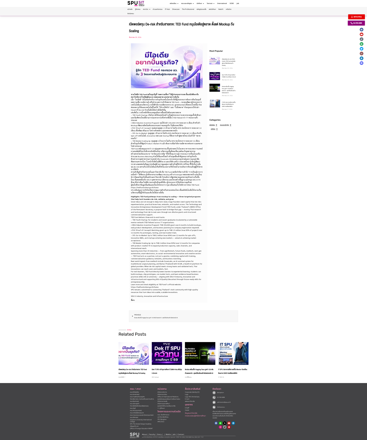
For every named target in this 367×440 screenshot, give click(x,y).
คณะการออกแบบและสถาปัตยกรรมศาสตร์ (141, 415)
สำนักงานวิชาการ (162, 392)
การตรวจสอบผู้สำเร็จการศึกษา (195, 416)
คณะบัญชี (133, 408)
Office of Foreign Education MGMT (141, 428)
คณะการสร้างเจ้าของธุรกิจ (137, 397)
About (144, 434)
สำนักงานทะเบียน (162, 394)
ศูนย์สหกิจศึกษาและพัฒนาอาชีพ (166, 406)
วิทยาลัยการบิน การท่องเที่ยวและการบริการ (142, 399)
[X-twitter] (224, 423)
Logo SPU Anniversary (192, 397)
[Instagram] (361, 53)
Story (159, 434)
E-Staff (187, 408)
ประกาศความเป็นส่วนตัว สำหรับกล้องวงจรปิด (222, 417)
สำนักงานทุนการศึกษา (164, 404)
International (222, 3)
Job (238, 3)
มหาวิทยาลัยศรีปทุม (163, 417)
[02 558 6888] (214, 397)
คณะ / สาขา (135, 389)
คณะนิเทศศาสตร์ (134, 394)
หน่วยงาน (162, 389)
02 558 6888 (221, 397)
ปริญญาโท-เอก (134, 426)
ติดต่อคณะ (130, 13)
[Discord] (361, 63)
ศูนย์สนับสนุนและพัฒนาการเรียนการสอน (169, 399)
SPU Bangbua (162, 419)
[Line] (361, 44)
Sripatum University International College (141, 421)
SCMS (232, 3)
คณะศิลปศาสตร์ (134, 401)
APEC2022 (161, 422)
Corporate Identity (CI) (192, 392)
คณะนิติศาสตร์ (134, 417)
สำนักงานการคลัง (162, 401)
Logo (186, 394)
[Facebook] (361, 29)
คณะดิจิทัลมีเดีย (134, 392)
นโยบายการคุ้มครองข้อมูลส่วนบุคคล (222, 411)
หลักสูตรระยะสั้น (201, 9)
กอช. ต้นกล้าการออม (163, 415)
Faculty (152, 434)
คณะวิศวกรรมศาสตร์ (136, 410)
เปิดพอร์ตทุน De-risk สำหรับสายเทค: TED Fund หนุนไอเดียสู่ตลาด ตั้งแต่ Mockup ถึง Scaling (228, 62)
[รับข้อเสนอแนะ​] (214, 407)
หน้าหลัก (130, 9)
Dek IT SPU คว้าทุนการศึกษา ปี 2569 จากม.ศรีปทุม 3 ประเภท (229, 76)
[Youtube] (361, 34)
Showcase (175, 9)
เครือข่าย (228, 9)
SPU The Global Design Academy (140, 424)
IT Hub (167, 9)
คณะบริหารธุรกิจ (134, 404)
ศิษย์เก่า (220, 9)
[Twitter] (361, 49)
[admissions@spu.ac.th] (214, 402)
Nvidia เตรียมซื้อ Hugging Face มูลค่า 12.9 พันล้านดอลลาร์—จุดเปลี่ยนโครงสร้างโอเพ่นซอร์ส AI (228, 89)
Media (168, 434)
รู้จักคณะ (137, 9)
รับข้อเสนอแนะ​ (221, 407)
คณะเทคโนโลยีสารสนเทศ (137, 413)
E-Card (187, 399)
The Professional (188, 9)
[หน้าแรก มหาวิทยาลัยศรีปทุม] (134, 435)
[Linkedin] (361, 58)
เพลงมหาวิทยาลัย (190, 401)
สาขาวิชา (145, 9)
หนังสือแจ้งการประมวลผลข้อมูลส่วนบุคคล (224, 414)
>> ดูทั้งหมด (161, 408)
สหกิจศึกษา (212, 9)
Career (187, 410)
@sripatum (220, 393)
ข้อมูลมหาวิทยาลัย (191, 413)
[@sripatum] (214, 392)
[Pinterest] (229, 427)
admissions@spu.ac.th (224, 402)
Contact (181, 434)
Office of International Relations (168, 397)
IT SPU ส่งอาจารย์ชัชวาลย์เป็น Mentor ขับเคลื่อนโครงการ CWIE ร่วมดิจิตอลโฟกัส (229, 104)
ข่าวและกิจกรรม (157, 9)
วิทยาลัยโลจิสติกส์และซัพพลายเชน (139, 406)
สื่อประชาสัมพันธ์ (192, 389)
